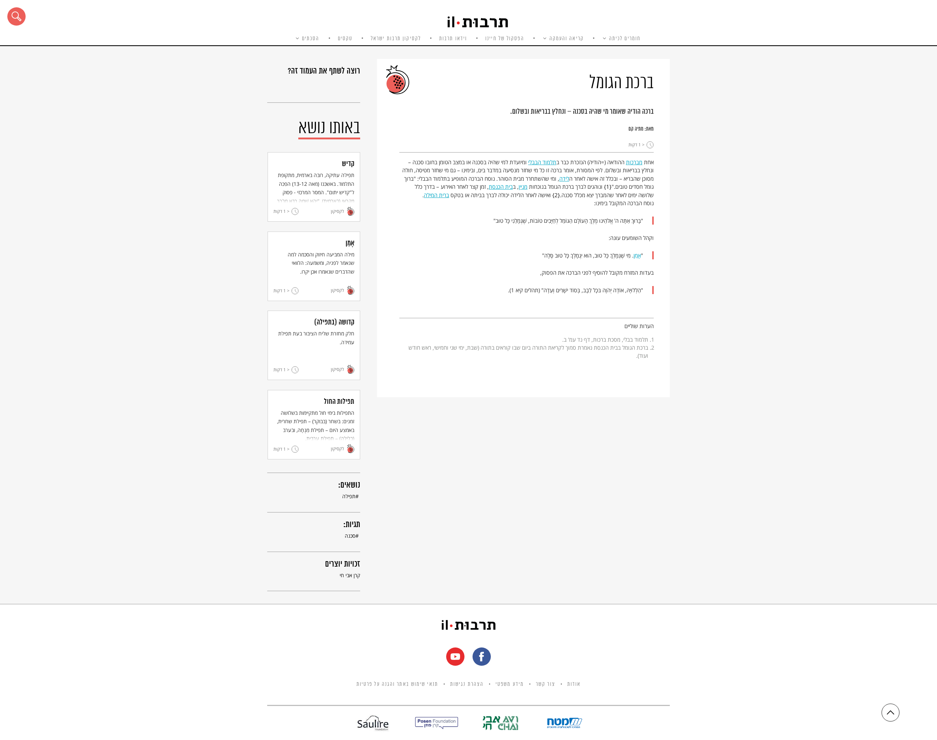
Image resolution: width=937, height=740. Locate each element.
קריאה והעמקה (566, 39)
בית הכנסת (501, 186)
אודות (574, 684)
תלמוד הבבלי (542, 162)
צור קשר (545, 684)
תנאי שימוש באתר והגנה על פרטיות (397, 684)
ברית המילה (436, 195)
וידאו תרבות (453, 39)
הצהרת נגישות (467, 684)
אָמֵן (637, 255)
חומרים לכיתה (625, 39)
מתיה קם (635, 129)
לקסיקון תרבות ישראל (396, 39)
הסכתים (311, 39)
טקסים (345, 39)
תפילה (348, 496)
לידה (564, 178)
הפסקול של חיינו (504, 39)
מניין (523, 186)
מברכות (634, 162)
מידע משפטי (510, 684)
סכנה (350, 535)
